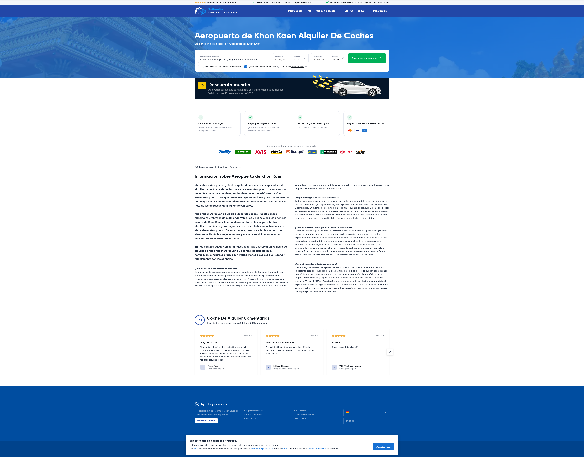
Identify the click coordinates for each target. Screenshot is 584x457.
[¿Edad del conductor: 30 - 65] (245, 66)
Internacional (295, 11)
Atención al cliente (325, 11)
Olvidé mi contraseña (304, 414)
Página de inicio (206, 167)
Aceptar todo (383, 447)
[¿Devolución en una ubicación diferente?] (199, 66)
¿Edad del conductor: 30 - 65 (262, 66)
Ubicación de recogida (209, 56)
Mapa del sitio (250, 418)
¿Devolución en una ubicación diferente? (221, 66)
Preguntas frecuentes (254, 410)
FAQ (309, 11)
